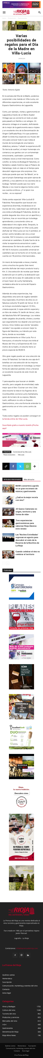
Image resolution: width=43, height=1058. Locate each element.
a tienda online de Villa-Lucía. (15, 419)
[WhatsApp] (27, 466)
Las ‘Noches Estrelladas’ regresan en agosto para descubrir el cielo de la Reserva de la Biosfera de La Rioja (27, 540)
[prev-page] (3, 563)
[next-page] (7, 563)
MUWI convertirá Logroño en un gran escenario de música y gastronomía (27, 489)
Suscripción (7, 982)
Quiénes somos (8, 975)
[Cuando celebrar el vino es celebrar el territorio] (8, 554)
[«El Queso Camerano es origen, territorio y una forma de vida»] (8, 512)
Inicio (4, 18)
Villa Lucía (21, 455)
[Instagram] (21, 955)
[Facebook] (13, 466)
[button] (4, 12)
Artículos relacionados (12, 480)
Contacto (5, 989)
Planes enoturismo (9, 455)
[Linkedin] (28, 955)
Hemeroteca (7, 978)
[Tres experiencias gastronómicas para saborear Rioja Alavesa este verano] (8, 523)
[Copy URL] (6, 466)
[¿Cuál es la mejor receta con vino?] (8, 500)
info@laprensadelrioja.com (27, 948)
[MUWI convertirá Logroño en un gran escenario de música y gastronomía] (8, 488)
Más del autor (29, 480)
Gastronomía (22, 18)
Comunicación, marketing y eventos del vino (20, 986)
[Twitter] (20, 466)
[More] (34, 466)
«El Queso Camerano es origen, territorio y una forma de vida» (26, 512)
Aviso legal (6, 993)
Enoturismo (12, 18)
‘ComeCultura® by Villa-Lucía (22, 452)
